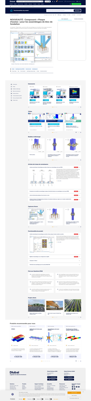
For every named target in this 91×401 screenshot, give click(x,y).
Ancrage (38, 71)
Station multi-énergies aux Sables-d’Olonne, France (36, 314)
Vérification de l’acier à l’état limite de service (35, 103)
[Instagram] (74, 389)
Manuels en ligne (62, 389)
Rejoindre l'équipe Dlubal (76, 384)
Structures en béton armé (14, 385)
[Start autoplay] (28, 107)
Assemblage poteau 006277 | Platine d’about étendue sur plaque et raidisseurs (72, 222)
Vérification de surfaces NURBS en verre (54, 127)
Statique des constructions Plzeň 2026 (74, 103)
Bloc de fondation (23, 71)
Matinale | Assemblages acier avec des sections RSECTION (47, 103)
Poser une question (38, 386)
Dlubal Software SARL (52, 371)
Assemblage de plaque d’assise (31, 71)
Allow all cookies (74, 392)
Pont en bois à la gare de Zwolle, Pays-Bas (54, 314)
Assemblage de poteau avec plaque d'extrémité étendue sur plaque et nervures (72, 155)
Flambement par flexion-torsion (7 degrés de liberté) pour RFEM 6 (72, 330)
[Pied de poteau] (54, 214)
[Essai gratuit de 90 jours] (54, 1)
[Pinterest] (79, 387)
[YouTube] (74, 387)
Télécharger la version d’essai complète (63, 386)
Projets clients (15, 100)
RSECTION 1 (24, 387)
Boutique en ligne (60, 1)
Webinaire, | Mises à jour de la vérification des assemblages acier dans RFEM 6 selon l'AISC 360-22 (72, 127)
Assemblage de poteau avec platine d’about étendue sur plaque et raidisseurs (54, 155)
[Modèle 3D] (29, 140)
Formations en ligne (50, 389)
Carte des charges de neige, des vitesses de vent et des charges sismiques (39, 388)
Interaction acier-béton (43, 71)
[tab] (52, 132)
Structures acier (12, 386)
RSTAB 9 (23, 386)
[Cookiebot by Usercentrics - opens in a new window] (12, 399)
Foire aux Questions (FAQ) (35, 271)
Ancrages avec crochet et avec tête (36, 126)
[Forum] (72, 387)
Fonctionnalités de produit (27, 6)
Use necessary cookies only (74, 398)
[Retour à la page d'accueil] (12, 1)
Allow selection (74, 395)
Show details (56, 399)
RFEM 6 (13, 329)
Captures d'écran (15, 93)
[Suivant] (80, 107)
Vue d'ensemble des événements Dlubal (50, 388)
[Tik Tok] (72, 389)
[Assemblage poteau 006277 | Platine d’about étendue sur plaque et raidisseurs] (73, 214)
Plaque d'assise (14, 71)
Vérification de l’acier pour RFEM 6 (36, 330)
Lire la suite (59, 180)
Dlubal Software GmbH (69, 371)
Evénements (15, 84)
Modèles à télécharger (16, 88)
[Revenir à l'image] (32, 140)
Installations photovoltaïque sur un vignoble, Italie (72, 314)
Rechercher (77, 10)
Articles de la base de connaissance (38, 164)
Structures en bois (13, 387)
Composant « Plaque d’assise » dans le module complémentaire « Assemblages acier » (36, 222)
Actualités (48, 386)
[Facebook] (76, 387)
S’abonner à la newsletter (51, 385)
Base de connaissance (16, 91)
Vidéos (14, 86)
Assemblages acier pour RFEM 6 (53, 330)
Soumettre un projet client (63, 387)
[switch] (33, 399)
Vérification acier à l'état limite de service (60, 103)
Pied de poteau (32, 154)
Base (18, 71)
